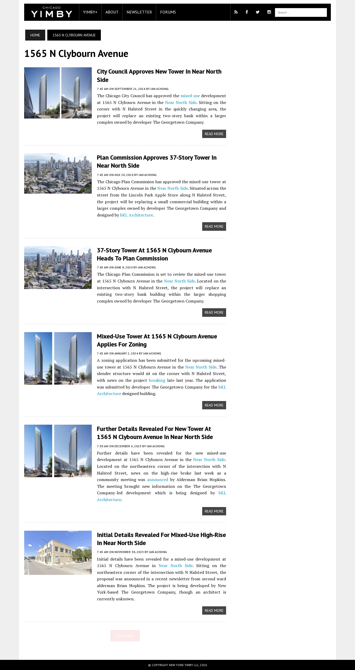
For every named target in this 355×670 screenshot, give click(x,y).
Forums (168, 12)
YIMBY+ (90, 12)
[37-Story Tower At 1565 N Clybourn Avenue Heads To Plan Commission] (58, 285)
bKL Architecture (136, 215)
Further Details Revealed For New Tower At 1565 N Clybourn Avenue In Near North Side (155, 433)
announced (157, 479)
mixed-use (190, 95)
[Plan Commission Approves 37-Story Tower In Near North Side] (58, 190)
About (112, 12)
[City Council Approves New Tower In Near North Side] (58, 115)
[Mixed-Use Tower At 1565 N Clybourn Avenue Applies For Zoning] (58, 381)
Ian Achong (159, 89)
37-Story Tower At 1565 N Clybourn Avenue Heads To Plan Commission (154, 254)
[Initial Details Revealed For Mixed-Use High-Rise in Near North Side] (58, 571)
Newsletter (139, 12)
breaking (157, 380)
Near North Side (180, 102)
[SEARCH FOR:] (301, 12)
